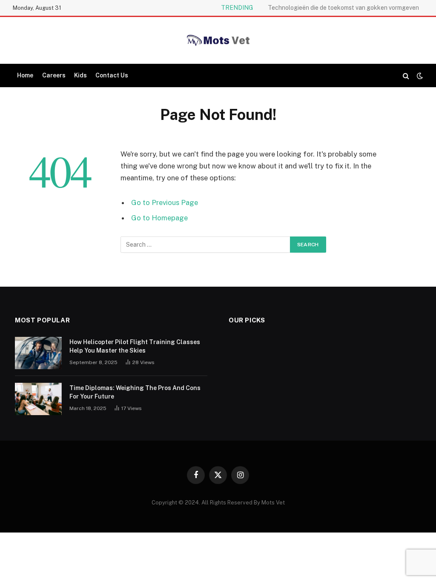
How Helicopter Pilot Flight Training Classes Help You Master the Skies (134, 346)
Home (25, 75)
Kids (80, 75)
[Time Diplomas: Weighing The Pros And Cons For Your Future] (38, 399)
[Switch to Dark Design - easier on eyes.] (419, 75)
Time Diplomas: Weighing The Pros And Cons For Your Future (135, 392)
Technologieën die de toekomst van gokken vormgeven (343, 7)
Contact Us (111, 75)
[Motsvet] (218, 40)
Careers (54, 75)
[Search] (406, 75)
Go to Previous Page (164, 202)
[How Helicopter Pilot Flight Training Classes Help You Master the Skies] (38, 353)
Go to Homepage (159, 218)
